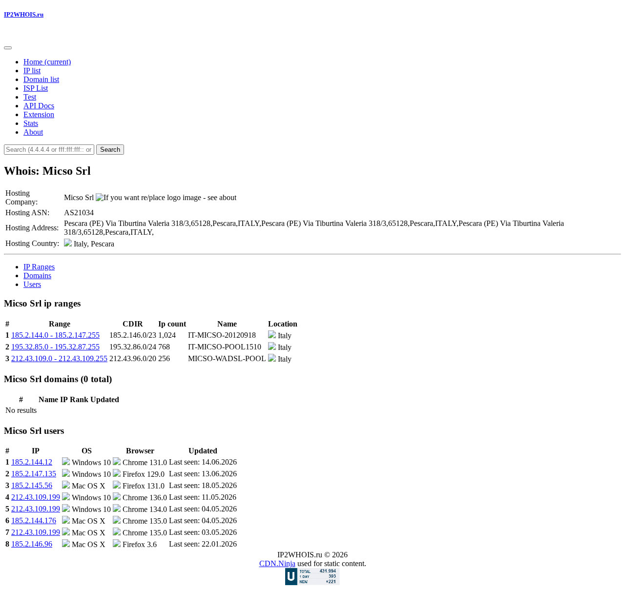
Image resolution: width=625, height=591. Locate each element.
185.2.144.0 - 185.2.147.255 (55, 335)
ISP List (35, 88)
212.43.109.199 (35, 497)
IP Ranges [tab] (39, 267)
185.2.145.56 (31, 485)
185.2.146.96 (31, 544)
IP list (32, 70)
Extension (38, 114)
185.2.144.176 (33, 520)
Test (29, 97)
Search (110, 149)
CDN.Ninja (277, 563)
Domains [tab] (37, 275)
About (33, 132)
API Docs (38, 106)
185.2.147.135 (33, 473)
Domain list (41, 79)
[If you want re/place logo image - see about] (166, 197)
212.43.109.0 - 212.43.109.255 (59, 358)
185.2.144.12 (31, 462)
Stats (30, 123)
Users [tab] (32, 284)
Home (47, 62)
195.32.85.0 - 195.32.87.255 (55, 347)
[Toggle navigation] (8, 47)
